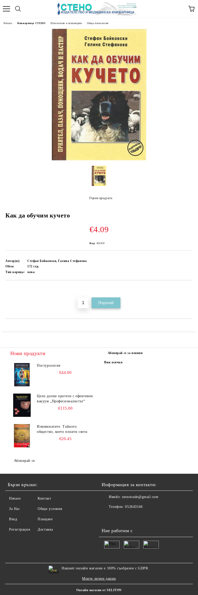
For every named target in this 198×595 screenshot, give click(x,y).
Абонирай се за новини (125, 353)
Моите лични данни (99, 579)
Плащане (45, 519)
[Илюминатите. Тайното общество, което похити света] (22, 435)
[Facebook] (108, 517)
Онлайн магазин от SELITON (99, 590)
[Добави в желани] (189, 289)
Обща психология (97, 23)
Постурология (48, 365)
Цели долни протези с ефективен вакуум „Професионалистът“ (65, 398)
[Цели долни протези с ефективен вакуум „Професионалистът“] (22, 405)
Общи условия (50, 509)
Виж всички (113, 362)
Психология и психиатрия (66, 23)
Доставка (45, 529)
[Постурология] (22, 374)
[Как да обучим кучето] (99, 159)
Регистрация (19, 529)
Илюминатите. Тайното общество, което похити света (62, 429)
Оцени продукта (100, 198)
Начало (8, 23)
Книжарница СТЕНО (31, 23)
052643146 (134, 507)
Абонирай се (24, 461)
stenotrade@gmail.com (140, 497)
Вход (13, 519)
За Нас (14, 509)
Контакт (44, 498)
